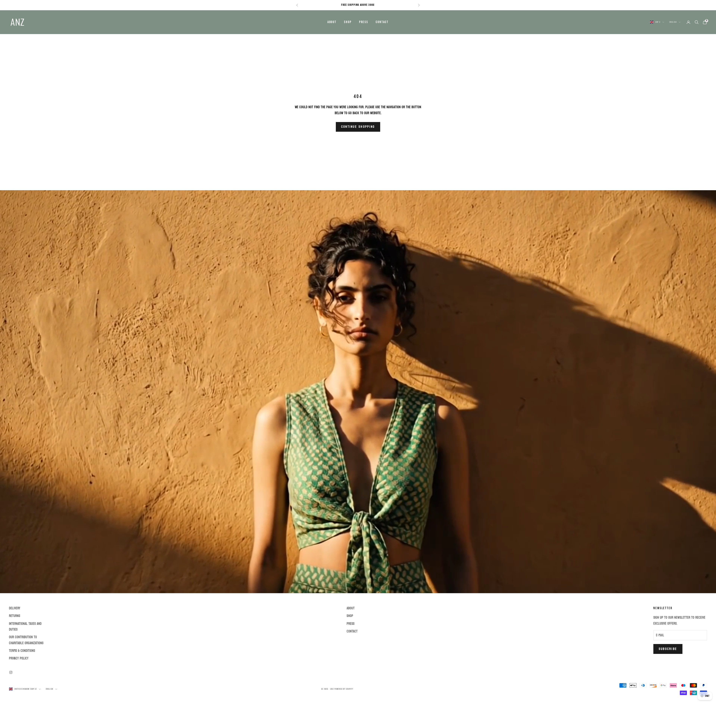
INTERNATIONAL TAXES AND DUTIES (25, 627)
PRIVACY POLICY (19, 658)
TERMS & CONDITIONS (22, 651)
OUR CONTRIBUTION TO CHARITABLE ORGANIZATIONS (26, 640)
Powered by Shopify (344, 689)
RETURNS (14, 616)
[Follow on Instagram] (11, 672)
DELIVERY (14, 608)
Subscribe (668, 649)
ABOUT (332, 22)
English (673, 22)
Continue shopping (358, 127)
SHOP (348, 22)
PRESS (363, 22)
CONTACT (382, 22)
